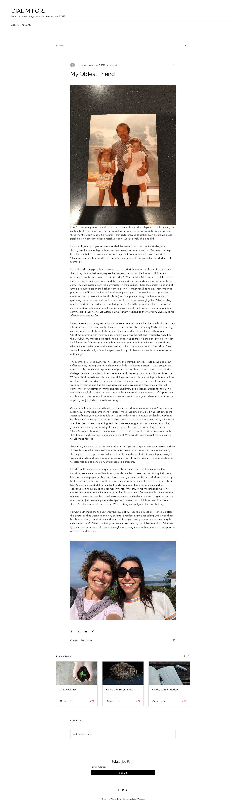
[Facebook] (118, 789)
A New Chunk (68, 689)
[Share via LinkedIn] (85, 631)
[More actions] (174, 65)
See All (187, 656)
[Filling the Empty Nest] (123, 673)
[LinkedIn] (127, 789)
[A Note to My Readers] (169, 673)
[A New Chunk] (76, 673)
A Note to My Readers (165, 689)
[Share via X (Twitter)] (78, 631)
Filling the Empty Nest (119, 689)
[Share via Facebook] (71, 631)
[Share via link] (92, 631)
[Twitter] (123, 789)
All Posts (60, 45)
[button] (186, 45)
